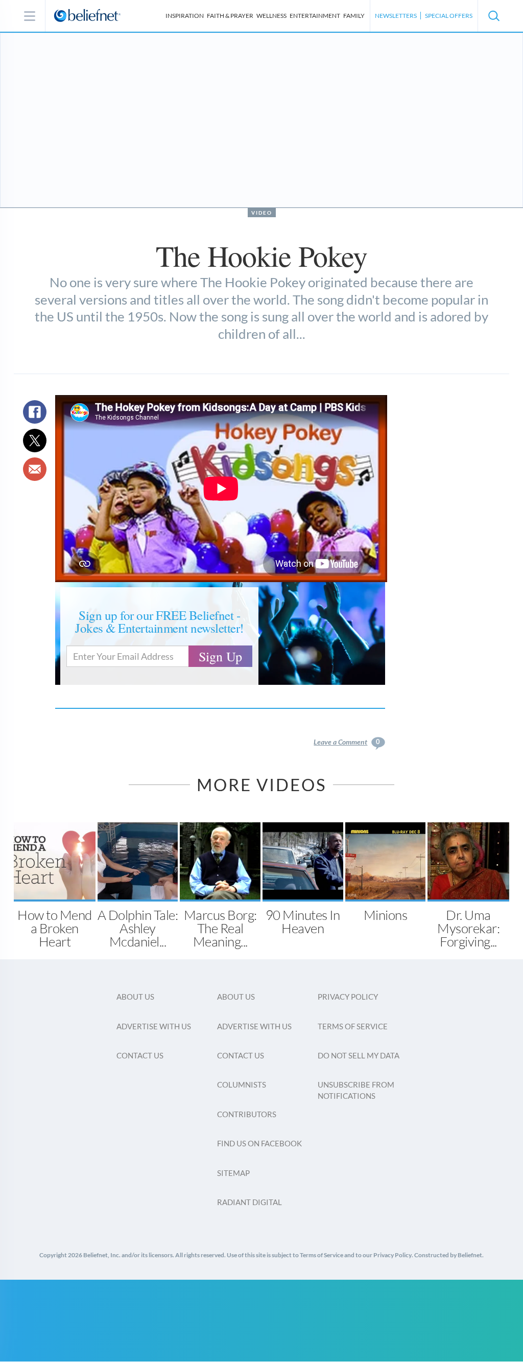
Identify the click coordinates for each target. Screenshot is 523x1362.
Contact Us (139, 1055)
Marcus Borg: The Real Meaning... (220, 928)
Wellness (271, 15)
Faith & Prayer (230, 15)
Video (261, 213)
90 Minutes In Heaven (303, 921)
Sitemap (233, 1173)
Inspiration (184, 15)
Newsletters (396, 15)
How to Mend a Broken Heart (54, 928)
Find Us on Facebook (259, 1143)
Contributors (246, 1114)
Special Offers (448, 15)
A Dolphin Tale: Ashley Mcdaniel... (138, 928)
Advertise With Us (153, 1026)
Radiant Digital (249, 1202)
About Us (135, 996)
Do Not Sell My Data (358, 1055)
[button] (493, 16)
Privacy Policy (348, 996)
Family (354, 15)
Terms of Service (353, 1026)
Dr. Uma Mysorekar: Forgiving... (468, 928)
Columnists (241, 1084)
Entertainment (315, 15)
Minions (385, 915)
